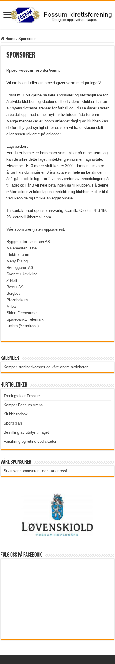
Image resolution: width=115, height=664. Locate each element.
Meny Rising (17, 261)
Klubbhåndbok (16, 414)
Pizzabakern (17, 300)
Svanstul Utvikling (21, 274)
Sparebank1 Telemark (25, 319)
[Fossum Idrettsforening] (57, 14)
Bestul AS (15, 287)
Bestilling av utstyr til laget (26, 432)
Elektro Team (17, 254)
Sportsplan (13, 423)
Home (9, 38)
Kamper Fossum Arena (23, 405)
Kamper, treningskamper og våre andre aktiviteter (45, 367)
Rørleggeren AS (19, 267)
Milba (11, 306)
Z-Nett (11, 280)
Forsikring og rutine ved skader (30, 441)
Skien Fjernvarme (21, 313)
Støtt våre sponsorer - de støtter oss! (35, 471)
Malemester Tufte (21, 248)
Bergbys (13, 293)
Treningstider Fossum (22, 396)
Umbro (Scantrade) (22, 326)
